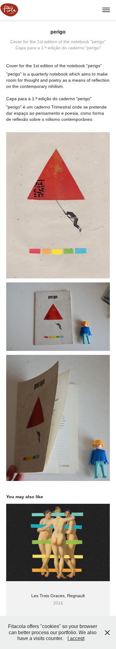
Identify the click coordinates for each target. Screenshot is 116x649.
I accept (75, 638)
